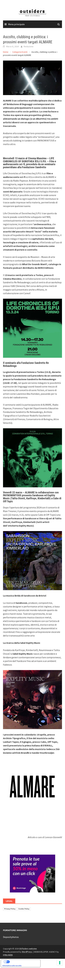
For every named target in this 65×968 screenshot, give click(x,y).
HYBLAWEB (8, 955)
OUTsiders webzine (28, 948)
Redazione (28, 46)
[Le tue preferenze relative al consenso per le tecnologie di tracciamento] (60, 963)
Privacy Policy (9, 909)
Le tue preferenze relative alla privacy (24, 962)
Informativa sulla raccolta (11, 965)
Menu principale (16, 24)
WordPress (27, 951)
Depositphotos (11, 936)
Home (5, 52)
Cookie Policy (23, 909)
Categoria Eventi (19, 52)
